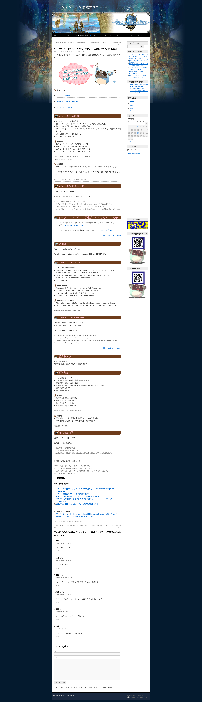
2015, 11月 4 (106, 230)
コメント (56, 658)
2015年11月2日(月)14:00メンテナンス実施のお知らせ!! (77, 504)
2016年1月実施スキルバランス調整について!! (73, 494)
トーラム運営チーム (78, 51)
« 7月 (130, 142)
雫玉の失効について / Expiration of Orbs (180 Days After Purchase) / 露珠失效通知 (86, 514)
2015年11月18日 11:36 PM (64, 577)
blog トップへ (58, 35)
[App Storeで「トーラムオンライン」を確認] (137, 299)
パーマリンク (78, 521)
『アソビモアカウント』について (103, 35)
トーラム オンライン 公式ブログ (75, 7)
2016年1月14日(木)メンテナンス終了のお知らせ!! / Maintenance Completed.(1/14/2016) (138, 56)
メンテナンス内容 (63, 95)
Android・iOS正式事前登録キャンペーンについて (75, 516)
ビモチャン (133, 106)
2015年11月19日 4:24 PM (63, 612)
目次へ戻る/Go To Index (112, 235)
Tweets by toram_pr (133, 154)
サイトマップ (140, 35)
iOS (67, 521)
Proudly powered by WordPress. (138, 697)
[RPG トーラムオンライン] (137, 264)
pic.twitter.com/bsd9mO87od (74, 225)
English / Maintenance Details (67, 101)
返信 (57, 551)
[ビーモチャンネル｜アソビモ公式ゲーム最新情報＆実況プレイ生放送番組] (137, 225)
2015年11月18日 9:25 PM (63, 543)
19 (138, 133)
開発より (132, 110)
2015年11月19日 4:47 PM (63, 629)
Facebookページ (85, 35)
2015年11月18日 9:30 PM (63, 560)
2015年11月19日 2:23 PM (63, 594)
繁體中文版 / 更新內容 (64, 107)
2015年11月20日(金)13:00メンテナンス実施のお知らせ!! (77, 496)
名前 (55, 651)
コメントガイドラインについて (124, 35)
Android (63, 521)
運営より (71, 521)
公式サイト (68, 35)
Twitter (76, 35)
